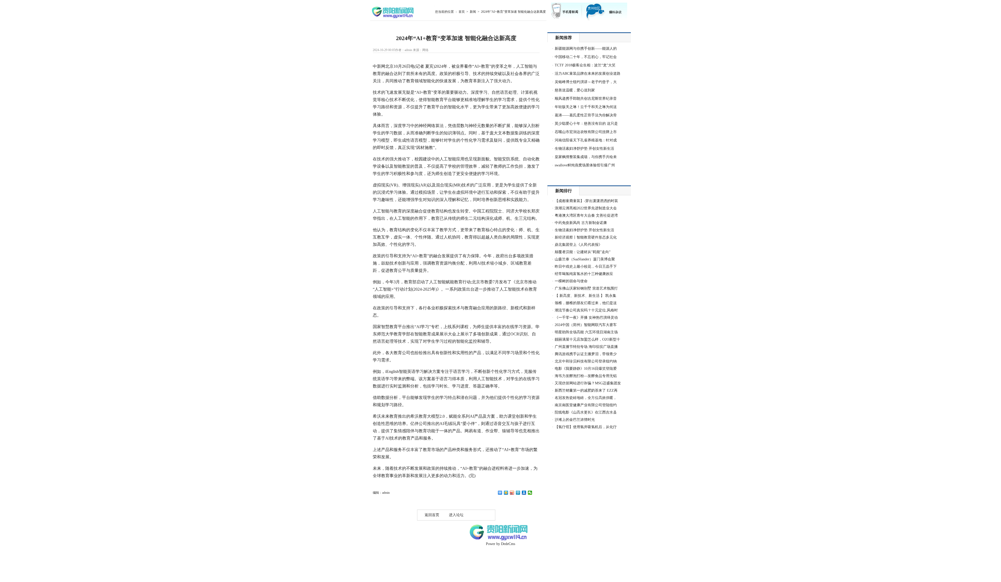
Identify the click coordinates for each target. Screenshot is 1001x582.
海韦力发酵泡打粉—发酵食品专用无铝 (586, 376)
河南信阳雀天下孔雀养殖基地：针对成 (586, 140)
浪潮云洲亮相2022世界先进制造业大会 (586, 208)
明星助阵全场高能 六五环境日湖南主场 (586, 332)
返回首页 (432, 515)
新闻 (473, 12)
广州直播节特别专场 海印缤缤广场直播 (586, 347)
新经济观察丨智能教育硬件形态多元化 (586, 237)
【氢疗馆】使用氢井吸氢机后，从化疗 (586, 427)
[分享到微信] (530, 493)
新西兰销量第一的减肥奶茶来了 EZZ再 (586, 390)
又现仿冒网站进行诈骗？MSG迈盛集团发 (588, 383)
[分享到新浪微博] (512, 493)
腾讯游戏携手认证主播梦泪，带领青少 (586, 354)
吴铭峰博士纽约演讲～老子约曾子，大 (586, 82)
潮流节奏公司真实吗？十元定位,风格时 (586, 310)
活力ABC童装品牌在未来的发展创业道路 (587, 74)
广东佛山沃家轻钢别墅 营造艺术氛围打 (586, 288)
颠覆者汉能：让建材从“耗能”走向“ (583, 252)
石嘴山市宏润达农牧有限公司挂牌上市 (586, 132)
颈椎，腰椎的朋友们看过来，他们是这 (586, 303)
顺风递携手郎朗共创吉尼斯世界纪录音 (586, 99)
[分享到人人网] (524, 493)
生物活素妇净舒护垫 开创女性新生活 (584, 149)
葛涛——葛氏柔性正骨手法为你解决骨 (586, 115)
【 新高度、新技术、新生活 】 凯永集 (585, 296)
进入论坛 (456, 515)
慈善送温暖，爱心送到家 (575, 90)
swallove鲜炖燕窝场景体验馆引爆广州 (585, 165)
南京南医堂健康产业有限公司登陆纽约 (586, 405)
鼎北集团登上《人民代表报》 (578, 245)
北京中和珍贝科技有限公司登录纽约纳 (586, 361)
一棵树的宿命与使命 (571, 281)
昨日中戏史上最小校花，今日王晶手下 (586, 266)
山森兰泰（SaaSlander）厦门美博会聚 (585, 259)
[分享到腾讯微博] (518, 493)
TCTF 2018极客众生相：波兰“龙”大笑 (585, 65)
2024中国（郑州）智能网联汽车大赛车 (586, 325)
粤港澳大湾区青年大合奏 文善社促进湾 (586, 215)
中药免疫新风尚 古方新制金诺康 (581, 223)
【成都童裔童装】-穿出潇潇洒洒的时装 (586, 201)
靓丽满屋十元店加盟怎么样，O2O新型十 (587, 339)
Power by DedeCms (500, 544)
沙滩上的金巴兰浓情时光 (575, 420)
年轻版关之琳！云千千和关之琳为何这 (586, 107)
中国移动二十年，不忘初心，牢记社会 (586, 57)
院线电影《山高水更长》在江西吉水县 (586, 412)
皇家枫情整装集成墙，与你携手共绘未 (586, 157)
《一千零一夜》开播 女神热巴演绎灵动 (586, 318)
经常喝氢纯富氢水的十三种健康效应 (584, 274)
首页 (462, 12)
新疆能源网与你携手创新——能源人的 (586, 49)
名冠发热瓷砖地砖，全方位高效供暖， (586, 398)
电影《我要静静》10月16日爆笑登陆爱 (586, 369)
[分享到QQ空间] (506, 493)
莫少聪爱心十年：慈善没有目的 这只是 (586, 124)
